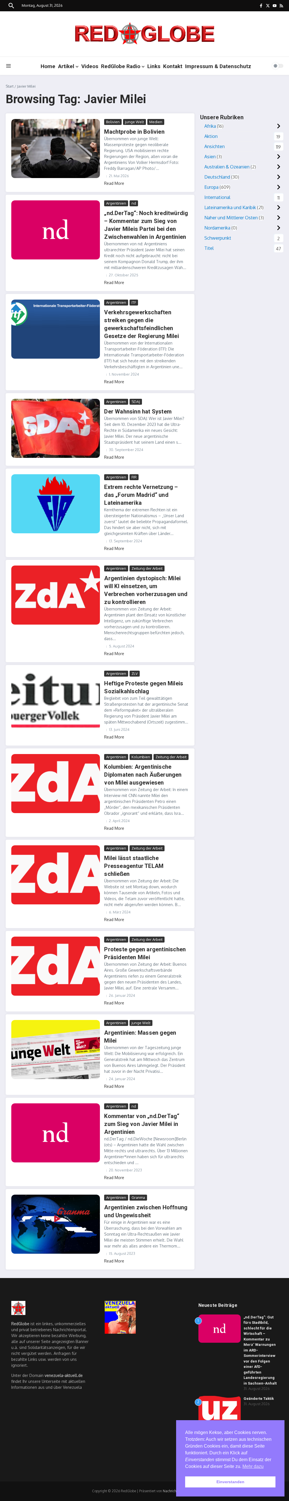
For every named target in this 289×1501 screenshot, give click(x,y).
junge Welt (134, 122)
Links (153, 66)
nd (134, 203)
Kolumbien (141, 757)
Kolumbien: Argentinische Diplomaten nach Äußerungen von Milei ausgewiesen (142, 774)
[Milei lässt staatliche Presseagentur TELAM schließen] (55, 875)
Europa (211, 187)
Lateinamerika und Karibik (230, 207)
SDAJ (136, 401)
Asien (210, 156)
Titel (209, 248)
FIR (134, 477)
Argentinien (116, 203)
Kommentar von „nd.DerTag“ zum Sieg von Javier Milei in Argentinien (141, 1124)
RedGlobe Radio (120, 66)
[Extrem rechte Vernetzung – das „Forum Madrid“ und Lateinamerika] (55, 504)
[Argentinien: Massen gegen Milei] (55, 1049)
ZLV (135, 673)
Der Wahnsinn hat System (138, 411)
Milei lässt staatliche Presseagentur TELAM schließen (133, 866)
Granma (138, 1197)
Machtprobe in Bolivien (134, 131)
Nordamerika (217, 228)
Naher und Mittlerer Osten (231, 217)
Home (48, 66)
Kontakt (172, 66)
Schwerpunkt (217, 238)
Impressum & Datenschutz (218, 66)
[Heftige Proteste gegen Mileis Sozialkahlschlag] (55, 700)
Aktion (211, 136)
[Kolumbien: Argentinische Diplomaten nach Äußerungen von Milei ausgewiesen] (55, 783)
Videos (89, 66)
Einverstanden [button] (230, 1482)
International (217, 197)
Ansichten (214, 146)
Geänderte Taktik (259, 1398)
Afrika (210, 126)
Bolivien (113, 122)
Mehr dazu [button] (253, 1466)
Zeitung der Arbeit (147, 568)
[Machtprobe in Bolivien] (55, 148)
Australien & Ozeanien (226, 167)
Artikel (66, 66)
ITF (134, 302)
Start (10, 86)
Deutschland (217, 177)
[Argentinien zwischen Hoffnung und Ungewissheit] (55, 1224)
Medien (155, 122)
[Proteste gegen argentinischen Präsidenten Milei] (55, 966)
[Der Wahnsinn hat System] (55, 428)
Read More (114, 183)
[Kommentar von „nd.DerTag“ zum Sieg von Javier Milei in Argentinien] (55, 1133)
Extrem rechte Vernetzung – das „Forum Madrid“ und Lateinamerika (141, 495)
